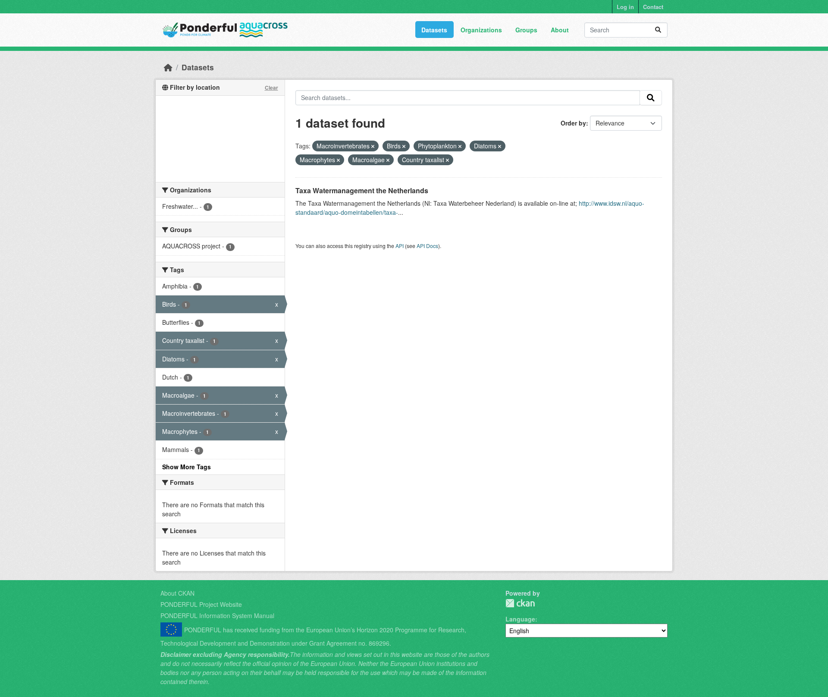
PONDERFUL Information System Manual (217, 615)
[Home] (168, 67)
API (399, 245)
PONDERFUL (520, 603)
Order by (573, 123)
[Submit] (658, 30)
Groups (526, 29)
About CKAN (177, 593)
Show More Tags (186, 466)
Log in (625, 7)
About (560, 29)
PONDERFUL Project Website (201, 604)
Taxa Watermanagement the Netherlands (361, 190)
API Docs (427, 245)
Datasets (434, 29)
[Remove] (372, 146)
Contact (653, 7)
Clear (271, 87)
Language (520, 619)
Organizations (481, 29)
